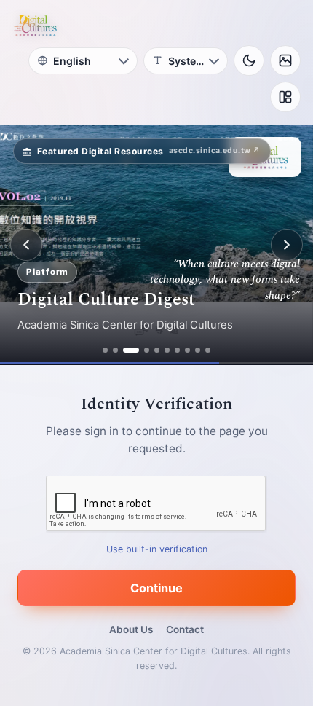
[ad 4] (146, 350)
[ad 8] (187, 350)
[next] (287, 245)
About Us (131, 629)
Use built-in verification (156, 549)
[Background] (285, 60)
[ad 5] (156, 350)
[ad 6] (167, 350)
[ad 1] (105, 350)
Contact (185, 629)
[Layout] (285, 97)
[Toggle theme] (249, 60)
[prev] (26, 245)
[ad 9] (197, 350)
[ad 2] (115, 350)
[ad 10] (207, 350)
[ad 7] (177, 350)
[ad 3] (131, 350)
